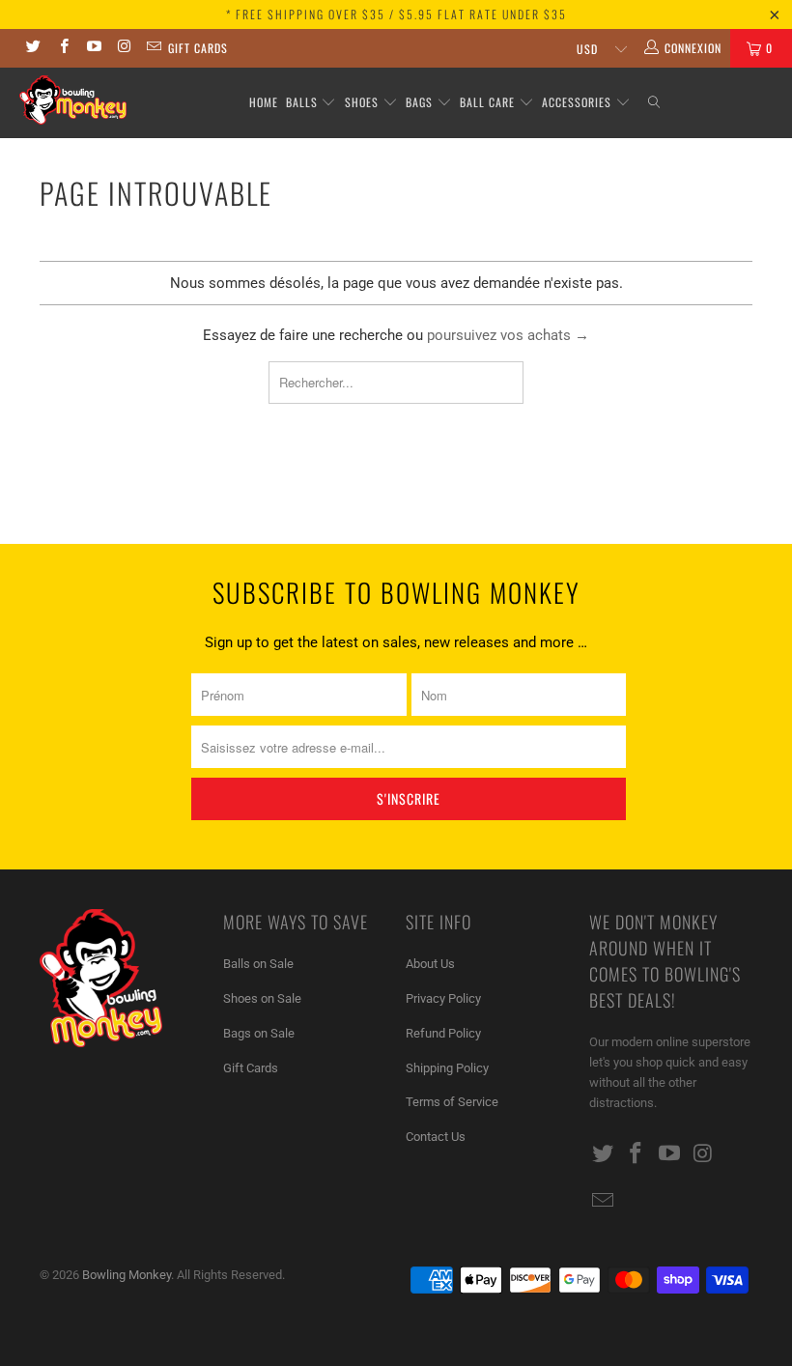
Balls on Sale (258, 963)
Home (263, 102)
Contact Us (436, 1136)
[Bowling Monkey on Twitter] (32, 48)
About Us (430, 963)
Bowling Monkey (126, 1274)
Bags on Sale (259, 1033)
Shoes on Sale (262, 998)
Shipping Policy (447, 1068)
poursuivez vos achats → (508, 335)
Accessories (578, 102)
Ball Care (487, 102)
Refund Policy (443, 1033)
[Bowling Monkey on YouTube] (93, 48)
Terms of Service (452, 1102)
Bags (419, 102)
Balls (302, 102)
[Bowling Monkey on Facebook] (62, 48)
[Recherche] (654, 103)
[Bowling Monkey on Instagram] (123, 48)
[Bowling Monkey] (73, 100)
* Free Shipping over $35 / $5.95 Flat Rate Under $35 (396, 14)
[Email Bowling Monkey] (153, 48)
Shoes (362, 102)
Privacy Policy (443, 998)
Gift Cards (198, 48)
